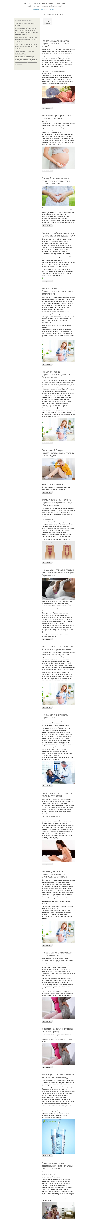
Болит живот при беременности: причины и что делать (57, 117)
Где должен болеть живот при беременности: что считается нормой (55, 44)
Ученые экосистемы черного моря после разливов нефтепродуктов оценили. (26, 46)
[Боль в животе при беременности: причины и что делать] (58, 851)
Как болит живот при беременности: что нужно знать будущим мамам (56, 375)
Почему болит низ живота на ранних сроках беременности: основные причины (56, 181)
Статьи (51, 9)
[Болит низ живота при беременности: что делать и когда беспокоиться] (58, 351)
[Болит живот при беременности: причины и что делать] (58, 158)
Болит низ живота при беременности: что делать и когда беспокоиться (57, 291)
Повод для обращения (47, 22)
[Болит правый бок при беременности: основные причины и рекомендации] (58, 469)
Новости (44, 9)
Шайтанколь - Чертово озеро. (24, 57)
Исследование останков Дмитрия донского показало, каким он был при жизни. (26, 62)
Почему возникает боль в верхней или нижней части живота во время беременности (58, 573)
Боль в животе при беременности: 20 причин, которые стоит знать (58, 648)
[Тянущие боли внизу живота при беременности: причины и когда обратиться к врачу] (58, 550)
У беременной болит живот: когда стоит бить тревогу (57, 1030)
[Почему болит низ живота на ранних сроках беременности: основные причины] (58, 196)
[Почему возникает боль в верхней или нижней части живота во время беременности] (58, 589)
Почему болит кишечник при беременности (55, 716)
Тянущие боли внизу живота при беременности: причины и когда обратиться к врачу (57, 502)
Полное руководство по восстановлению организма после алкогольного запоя (58, 1166)
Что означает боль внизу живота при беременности (57, 954)
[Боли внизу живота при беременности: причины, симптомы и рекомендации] (58, 932)
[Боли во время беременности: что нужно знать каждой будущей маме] (58, 278)
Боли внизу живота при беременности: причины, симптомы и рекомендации (54, 874)
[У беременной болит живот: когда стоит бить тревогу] (58, 1054)
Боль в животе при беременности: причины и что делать (58, 794)
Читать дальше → (47, 108)
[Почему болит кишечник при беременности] (58, 772)
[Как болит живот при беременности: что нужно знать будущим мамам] (58, 429)
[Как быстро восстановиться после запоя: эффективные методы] (58, 1136)
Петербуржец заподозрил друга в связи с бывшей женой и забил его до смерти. (26, 39)
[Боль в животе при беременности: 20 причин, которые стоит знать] (58, 694)
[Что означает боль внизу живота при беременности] (58, 1008)
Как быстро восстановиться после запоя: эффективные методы (58, 1076)
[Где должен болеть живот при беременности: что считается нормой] (58, 95)
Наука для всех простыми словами (44, 3)
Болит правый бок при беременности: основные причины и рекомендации (58, 453)
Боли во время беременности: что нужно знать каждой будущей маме (58, 234)
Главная (36, 9)
